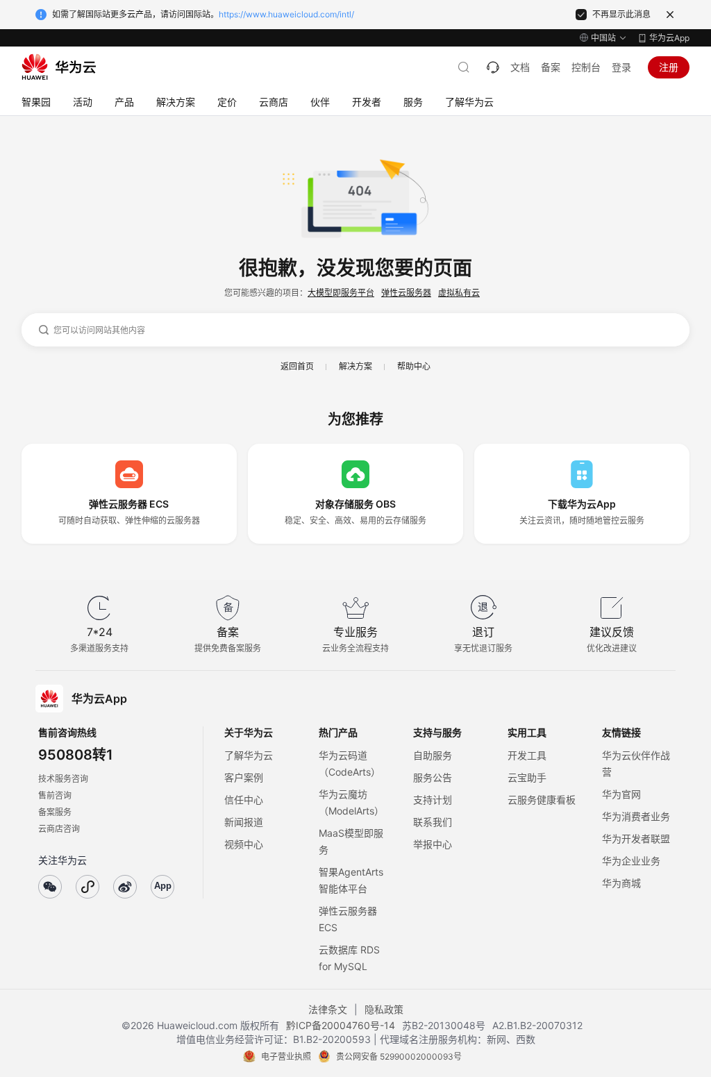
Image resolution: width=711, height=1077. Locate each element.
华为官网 (621, 794)
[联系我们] (493, 67)
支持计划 (432, 799)
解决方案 (355, 366)
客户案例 (243, 777)
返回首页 (297, 366)
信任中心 (243, 799)
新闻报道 (243, 822)
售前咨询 (55, 795)
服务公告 (432, 777)
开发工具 (527, 755)
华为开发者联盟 (636, 838)
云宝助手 (527, 777)
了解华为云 (248, 755)
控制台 (586, 67)
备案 (550, 67)
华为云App (669, 38)
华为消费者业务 (636, 816)
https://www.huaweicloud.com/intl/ (286, 14)
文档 (520, 67)
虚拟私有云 (459, 292)
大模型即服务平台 (341, 292)
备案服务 (55, 812)
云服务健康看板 (542, 799)
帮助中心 (413, 366)
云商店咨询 (59, 829)
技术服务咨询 (63, 779)
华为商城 (621, 883)
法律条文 (327, 1009)
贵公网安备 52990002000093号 (399, 1056)
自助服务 (432, 755)
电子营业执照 (286, 1056)
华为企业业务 (631, 861)
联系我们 (432, 822)
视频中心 (243, 844)
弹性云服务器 (406, 292)
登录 (621, 67)
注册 (668, 67)
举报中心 (432, 844)
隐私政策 (384, 1009)
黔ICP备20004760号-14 (340, 1025)
